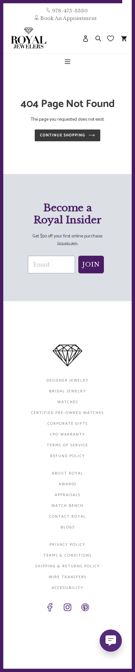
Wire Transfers (68, 577)
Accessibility (68, 588)
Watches (67, 402)
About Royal (68, 473)
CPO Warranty (67, 434)
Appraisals (68, 495)
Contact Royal (67, 516)
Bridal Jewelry (67, 391)
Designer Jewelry (68, 380)
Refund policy (67, 456)
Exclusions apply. (67, 243)
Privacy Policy (67, 545)
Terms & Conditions (68, 555)
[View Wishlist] (111, 38)
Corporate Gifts (68, 424)
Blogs (68, 527)
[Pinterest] (85, 608)
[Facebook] (50, 608)
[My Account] (85, 38)
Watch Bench (67, 506)
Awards (68, 484)
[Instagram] (67, 608)
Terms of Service (67, 445)
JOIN (91, 264)
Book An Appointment (68, 18)
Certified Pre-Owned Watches (67, 413)
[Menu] (67, 61)
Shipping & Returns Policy (67, 566)
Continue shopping (63, 135)
